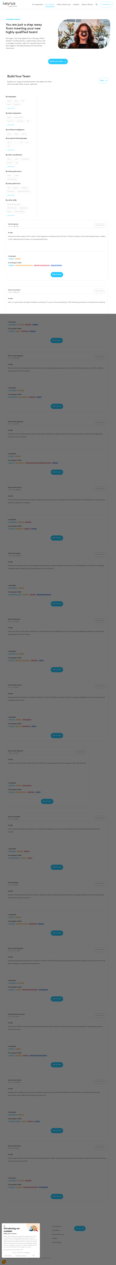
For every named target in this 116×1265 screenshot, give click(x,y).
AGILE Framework (12, 208)
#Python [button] (30, 1121)
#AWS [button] (39, 397)
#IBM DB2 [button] (34, 660)
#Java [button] (37, 1121)
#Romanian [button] (12, 851)
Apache (9, 117)
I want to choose (21, 1256)
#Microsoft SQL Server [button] (44, 594)
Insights (76, 5)
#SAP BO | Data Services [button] (42, 265)
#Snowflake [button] (19, 529)
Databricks (24, 188)
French (16, 101)
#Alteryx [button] (11, 463)
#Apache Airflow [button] (56, 265)
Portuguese (17, 104)
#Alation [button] (11, 1055)
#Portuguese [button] (13, 324)
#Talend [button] (11, 265)
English (9, 101)
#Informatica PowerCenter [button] (24, 265)
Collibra (16, 175)
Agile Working (23, 208)
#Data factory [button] (13, 397)
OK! (33, 1256)
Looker (16, 159)
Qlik (17, 162)
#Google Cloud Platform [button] (30, 990)
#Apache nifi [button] (24, 397)
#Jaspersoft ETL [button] (14, 858)
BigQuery (16, 188)
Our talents (50, 5)
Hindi (23, 101)
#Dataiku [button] (12, 924)
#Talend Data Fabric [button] (15, 594)
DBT (28, 121)
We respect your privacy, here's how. (13, 1249)
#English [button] (17, 259)
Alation (9, 175)
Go (9, 146)
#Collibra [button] (18, 1055)
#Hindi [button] (11, 456)
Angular (9, 211)
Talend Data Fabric (12, 179)
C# (21, 142)
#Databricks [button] (33, 924)
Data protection (45, 1258)
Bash (8, 142)
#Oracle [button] (34, 529)
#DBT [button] (18, 990)
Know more (100, 225)
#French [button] (21, 324)
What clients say (64, 5)
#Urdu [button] (11, 259)
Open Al (24, 134)
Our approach (37, 5)
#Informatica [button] (20, 463)
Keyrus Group (87, 5)
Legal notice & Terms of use (15, 1258)
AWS (9, 188)
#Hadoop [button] (32, 397)
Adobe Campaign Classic (13, 204)
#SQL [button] (34, 726)
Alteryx (9, 134)
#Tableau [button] (32, 331)
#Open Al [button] (12, 1187)
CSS (27, 142)
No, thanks (8, 1256)
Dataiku (16, 134)
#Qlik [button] (18, 331)
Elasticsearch (10, 191)
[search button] (96, 4)
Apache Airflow (19, 117)
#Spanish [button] (28, 324)
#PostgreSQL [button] (43, 990)
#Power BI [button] (25, 331)
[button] (84, 34)
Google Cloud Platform (24, 191)
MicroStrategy (25, 159)
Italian (9, 104)
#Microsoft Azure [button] (21, 792)
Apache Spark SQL (20, 211)
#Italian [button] (11, 1049)
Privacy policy (32, 1258)
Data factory (20, 121)
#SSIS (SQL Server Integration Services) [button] (38, 463)
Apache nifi (10, 121)
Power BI (9, 162)
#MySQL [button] (55, 463)
